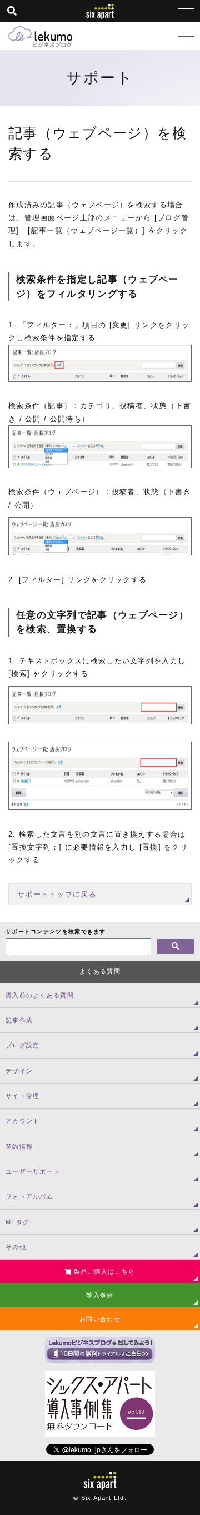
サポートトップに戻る (57, 894)
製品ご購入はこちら (104, 1271)
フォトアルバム (29, 1196)
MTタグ (17, 1222)
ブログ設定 (23, 1045)
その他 (16, 1247)
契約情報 (19, 1146)
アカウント (23, 1120)
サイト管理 (23, 1095)
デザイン (19, 1070)
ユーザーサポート (33, 1171)
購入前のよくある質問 (40, 995)
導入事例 (99, 1295)
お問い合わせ (100, 1318)
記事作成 (19, 1020)
